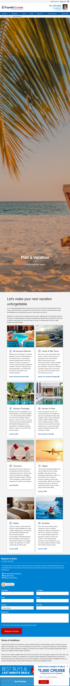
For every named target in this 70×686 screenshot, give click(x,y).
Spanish (63, 1)
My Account (55, 1)
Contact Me (64, 13)
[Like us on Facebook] (68, 1)
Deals (31, 13)
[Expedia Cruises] (12, 7)
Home (2, 16)
